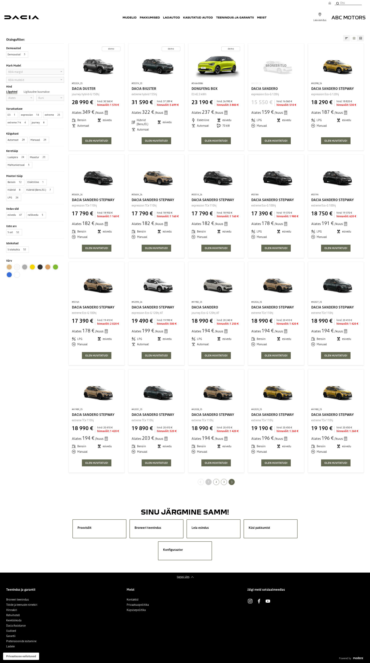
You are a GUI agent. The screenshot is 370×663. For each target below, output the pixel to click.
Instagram (250, 601)
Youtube (268, 601)
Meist (262, 17)
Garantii (11, 636)
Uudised (11, 631)
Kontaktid (132, 600)
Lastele (10, 646)
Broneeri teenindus (17, 600)
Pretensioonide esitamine (21, 641)
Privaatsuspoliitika (138, 605)
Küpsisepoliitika (136, 610)
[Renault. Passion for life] (21, 17)
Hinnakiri (11, 610)
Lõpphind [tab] (11, 92)
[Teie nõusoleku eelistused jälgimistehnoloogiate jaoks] (21, 656)
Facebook (259, 601)
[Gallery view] (354, 38)
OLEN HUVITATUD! (96, 141)
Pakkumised (150, 17)
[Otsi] (337, 3)
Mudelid (130, 17)
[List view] (360, 38)
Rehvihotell (13, 615)
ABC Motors (348, 17)
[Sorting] (346, 38)
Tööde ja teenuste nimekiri (21, 605)
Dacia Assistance (16, 626)
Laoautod (171, 17)
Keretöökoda (13, 620)
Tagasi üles (183, 577)
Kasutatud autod (198, 17)
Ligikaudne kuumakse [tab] (37, 92)
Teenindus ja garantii (235, 17)
